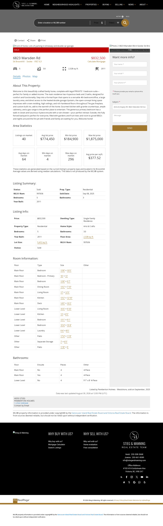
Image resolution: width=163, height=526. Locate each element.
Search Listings (54, 448)
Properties (91, 4)
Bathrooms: (21, 358)
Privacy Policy (119, 500)
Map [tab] (34, 76)
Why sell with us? (90, 441)
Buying (106, 4)
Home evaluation (90, 444)
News (131, 4)
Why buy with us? (55, 441)
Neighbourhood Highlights (66, 4)
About (143, 4)
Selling (119, 4)
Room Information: (25, 258)
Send (129, 128)
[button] (121, 477)
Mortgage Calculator (56, 444)
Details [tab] (17, 76)
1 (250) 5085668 (21, 403)
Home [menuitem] (46, 4)
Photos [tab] (27, 76)
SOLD (127, 16)
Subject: (115, 102)
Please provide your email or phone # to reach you (127, 92)
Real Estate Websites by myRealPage (137, 500)
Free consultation (90, 448)
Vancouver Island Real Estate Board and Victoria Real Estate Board (101, 413)
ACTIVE (118, 16)
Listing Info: (21, 211)
